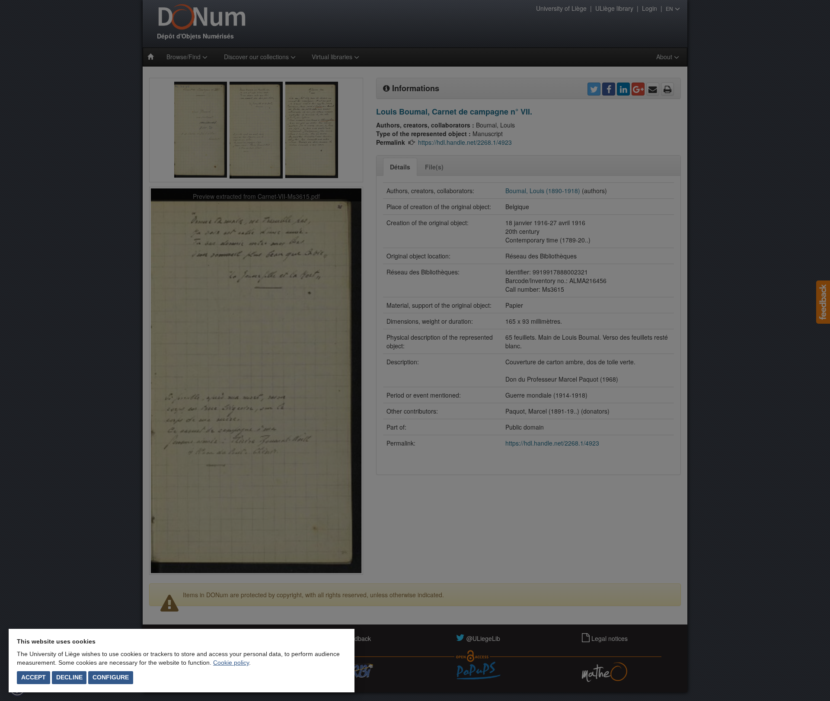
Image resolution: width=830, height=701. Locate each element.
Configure (111, 677)
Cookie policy (231, 662)
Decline (69, 677)
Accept (33, 677)
